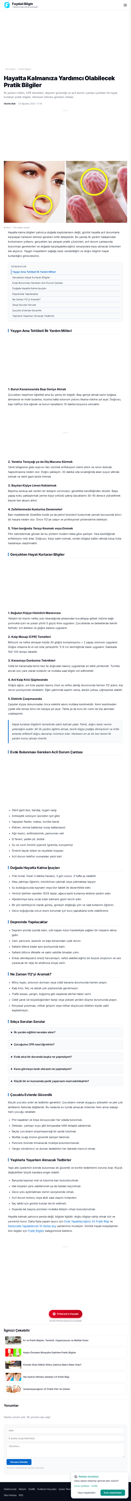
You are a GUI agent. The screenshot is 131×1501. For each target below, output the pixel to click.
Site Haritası (10, 1495)
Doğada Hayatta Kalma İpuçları (29, 288)
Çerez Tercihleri (67, 1489)
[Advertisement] (65, 35)
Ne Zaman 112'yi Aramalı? (26, 299)
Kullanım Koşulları (46, 1489)
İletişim (22, 1489)
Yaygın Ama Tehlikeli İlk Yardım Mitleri (34, 271)
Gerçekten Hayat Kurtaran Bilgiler (31, 277)
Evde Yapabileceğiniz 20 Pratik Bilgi (86, 1221)
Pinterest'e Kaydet (67, 1313)
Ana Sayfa (10, 69)
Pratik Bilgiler (24, 69)
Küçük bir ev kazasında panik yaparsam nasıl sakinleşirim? (51, 1081)
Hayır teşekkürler (87, 1492)
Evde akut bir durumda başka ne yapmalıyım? (43, 1056)
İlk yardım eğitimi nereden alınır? (34, 1032)
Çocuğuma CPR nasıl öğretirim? (34, 1044)
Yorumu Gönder (19, 1462)
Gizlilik (31, 1489)
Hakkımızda (10, 1489)
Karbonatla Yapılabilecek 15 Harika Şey (32, 1226)
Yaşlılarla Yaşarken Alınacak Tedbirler (33, 316)
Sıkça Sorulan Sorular (24, 304)
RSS (21, 1495)
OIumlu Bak (10, 103)
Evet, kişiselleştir (113, 1492)
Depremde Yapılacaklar (25, 294)
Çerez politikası (81, 1486)
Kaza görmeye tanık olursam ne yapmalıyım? (43, 1069)
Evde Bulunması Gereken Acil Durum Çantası (37, 283)
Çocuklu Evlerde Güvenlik (26, 310)
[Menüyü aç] (125, 5)
